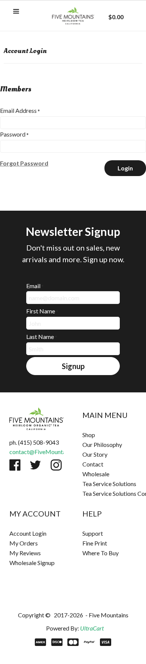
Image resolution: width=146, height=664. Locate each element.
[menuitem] (109, 435)
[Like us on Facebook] (15, 465)
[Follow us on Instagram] (56, 465)
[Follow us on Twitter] (35, 465)
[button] (16, 12)
